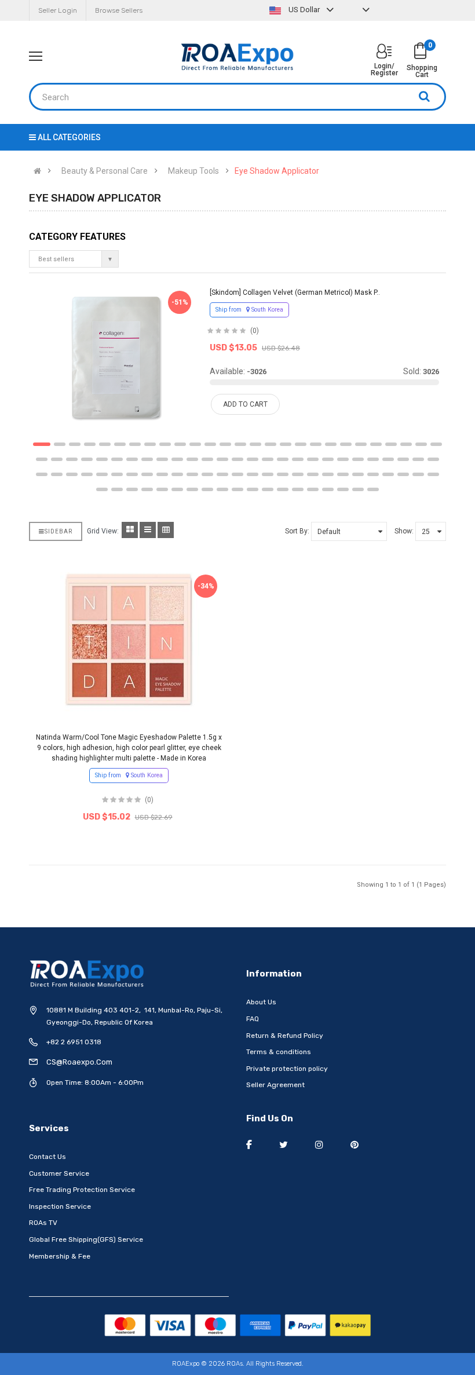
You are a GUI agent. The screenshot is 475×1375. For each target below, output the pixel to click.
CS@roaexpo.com (79, 1062)
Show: (404, 531)
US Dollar (304, 9)
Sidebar (58, 531)
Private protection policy (287, 1069)
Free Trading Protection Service (82, 1190)
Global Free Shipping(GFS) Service (86, 1239)
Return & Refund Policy (284, 1036)
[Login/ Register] (384, 52)
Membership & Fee (59, 1256)
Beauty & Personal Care (104, 171)
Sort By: (297, 531)
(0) (254, 331)
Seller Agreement (275, 1085)
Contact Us (47, 1157)
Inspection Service (60, 1206)
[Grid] (130, 530)
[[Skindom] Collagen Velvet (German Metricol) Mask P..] (116, 357)
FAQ (252, 1019)
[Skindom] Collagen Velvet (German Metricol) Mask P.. (295, 292)
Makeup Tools (193, 171)
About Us (261, 1002)
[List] (148, 530)
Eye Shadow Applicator (277, 171)
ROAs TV (43, 1223)
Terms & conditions (278, 1052)
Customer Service (59, 1173)
